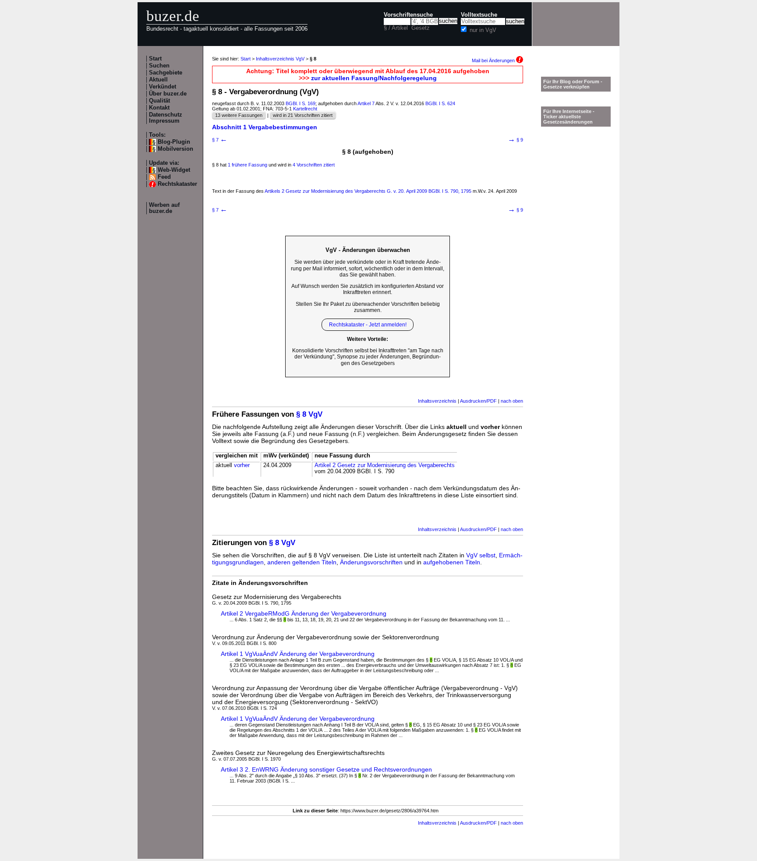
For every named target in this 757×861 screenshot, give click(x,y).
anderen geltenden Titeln (301, 562)
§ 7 (219, 139)
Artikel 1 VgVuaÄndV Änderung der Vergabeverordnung (298, 653)
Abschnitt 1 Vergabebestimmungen (264, 127)
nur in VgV (483, 30)
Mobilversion (175, 149)
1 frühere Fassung (247, 164)
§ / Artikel (396, 28)
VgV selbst (480, 555)
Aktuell (158, 80)
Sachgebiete (165, 73)
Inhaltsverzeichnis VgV (280, 58)
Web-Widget (174, 170)
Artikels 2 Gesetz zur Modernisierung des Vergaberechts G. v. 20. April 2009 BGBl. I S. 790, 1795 (368, 191)
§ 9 (515, 139)
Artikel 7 (366, 103)
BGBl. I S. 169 (300, 103)
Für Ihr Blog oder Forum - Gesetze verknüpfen (572, 84)
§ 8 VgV (309, 414)
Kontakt (159, 108)
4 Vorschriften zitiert (314, 164)
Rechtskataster (177, 184)
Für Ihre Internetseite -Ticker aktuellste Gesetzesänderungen (568, 116)
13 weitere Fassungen (238, 115)
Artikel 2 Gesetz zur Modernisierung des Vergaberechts (385, 465)
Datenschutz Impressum (165, 118)
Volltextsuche (479, 15)
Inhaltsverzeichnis (437, 401)
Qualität (159, 101)
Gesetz (420, 28)
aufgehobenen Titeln (451, 562)
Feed (164, 177)
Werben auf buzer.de (164, 208)
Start (155, 59)
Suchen (159, 66)
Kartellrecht (305, 108)
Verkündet (162, 87)
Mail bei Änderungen (494, 60)
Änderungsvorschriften (371, 562)
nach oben (512, 401)
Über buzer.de (168, 94)
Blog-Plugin (174, 142)
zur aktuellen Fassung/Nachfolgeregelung (374, 77)
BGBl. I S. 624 (440, 103)
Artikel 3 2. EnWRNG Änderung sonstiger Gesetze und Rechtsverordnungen (326, 769)
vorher (242, 465)
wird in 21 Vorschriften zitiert (303, 115)
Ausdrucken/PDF (478, 401)
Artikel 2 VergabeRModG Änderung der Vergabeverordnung (303, 613)
